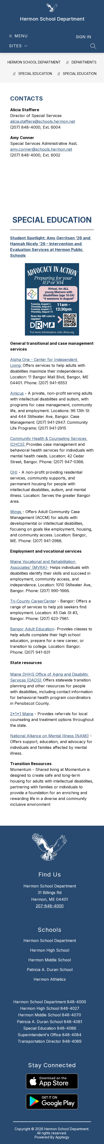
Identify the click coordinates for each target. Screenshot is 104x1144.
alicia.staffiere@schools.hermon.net (42, 121)
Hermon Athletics (50, 979)
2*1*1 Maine (21, 713)
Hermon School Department (34, 62)
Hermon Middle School (49, 959)
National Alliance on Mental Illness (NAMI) (49, 735)
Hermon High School (49, 950)
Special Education (80, 73)
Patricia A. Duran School (50, 969)
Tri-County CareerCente (32, 601)
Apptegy (62, 1137)
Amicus (17, 393)
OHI (13, 472)
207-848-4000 (50, 905)
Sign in (83, 36)
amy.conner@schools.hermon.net (41, 149)
